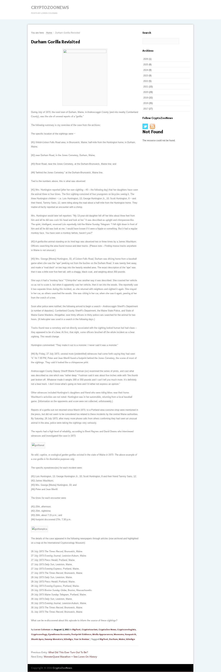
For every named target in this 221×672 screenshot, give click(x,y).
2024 (145, 70)
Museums (119, 634)
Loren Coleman (42, 629)
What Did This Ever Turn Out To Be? (68, 652)
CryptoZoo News (107, 629)
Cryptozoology (39, 634)
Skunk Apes (37, 639)
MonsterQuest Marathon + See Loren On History (70, 656)
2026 (145, 59)
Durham (113, 639)
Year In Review (81, 639)
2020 (145, 92)
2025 (145, 64)
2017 (145, 108)
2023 (145, 75)
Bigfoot (76, 629)
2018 (145, 103)
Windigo (68, 639)
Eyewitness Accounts (59, 634)
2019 (145, 97)
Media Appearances (102, 634)
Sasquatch (130, 634)
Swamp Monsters (54, 639)
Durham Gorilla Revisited (55, 42)
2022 (145, 81)
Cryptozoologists (126, 629)
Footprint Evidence (81, 634)
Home (49, 32)
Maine (122, 639)
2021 (145, 86)
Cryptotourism (90, 629)
